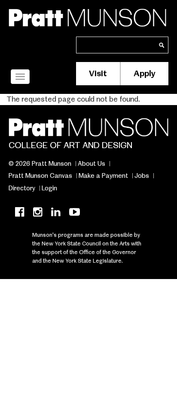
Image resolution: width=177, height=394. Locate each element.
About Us (91, 163)
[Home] (87, 16)
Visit (98, 73)
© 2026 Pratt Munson (40, 163)
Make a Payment (103, 175)
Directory (22, 188)
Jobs (141, 175)
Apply (145, 73)
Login (49, 188)
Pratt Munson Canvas (40, 175)
